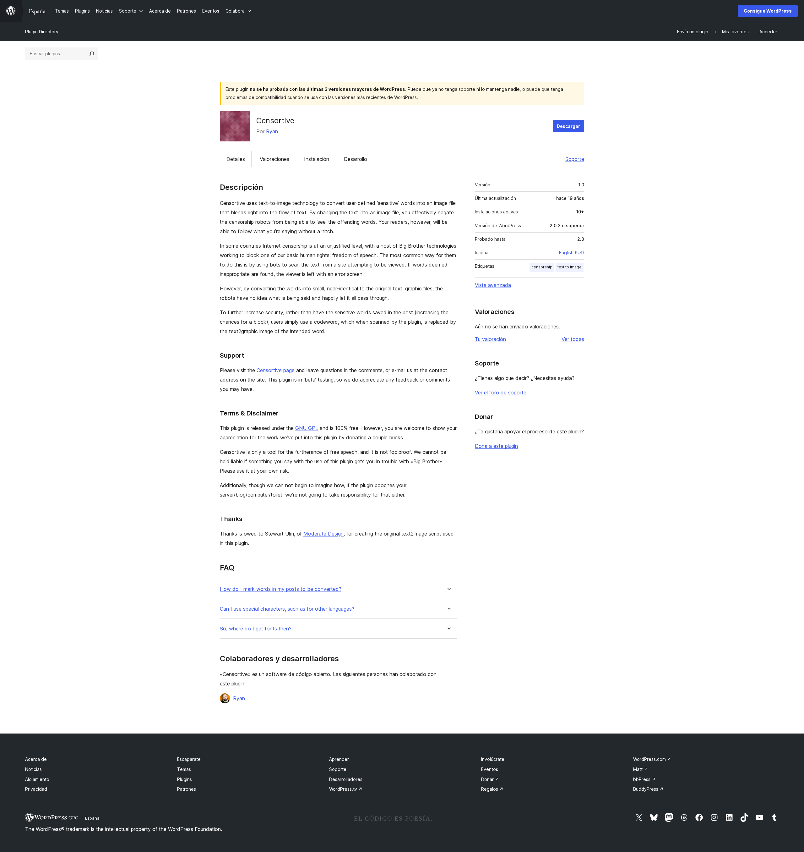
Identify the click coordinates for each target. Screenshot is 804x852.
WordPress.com (652, 759)
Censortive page (276, 370)
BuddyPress (648, 789)
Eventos (489, 769)
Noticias (33, 769)
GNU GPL (306, 428)
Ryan (272, 131)
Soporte (574, 159)
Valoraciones (274, 159)
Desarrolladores (345, 779)
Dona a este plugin (496, 446)
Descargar (568, 126)
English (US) (571, 252)
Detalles (235, 159)
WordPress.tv (345, 789)
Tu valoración (490, 339)
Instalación (316, 159)
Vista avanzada (493, 285)
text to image (569, 267)
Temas (184, 769)
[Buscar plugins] (91, 53)
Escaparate (189, 759)
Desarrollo (355, 159)
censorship (541, 267)
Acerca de (36, 759)
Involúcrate (492, 759)
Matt (640, 769)
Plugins (184, 779)
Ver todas (573, 339)
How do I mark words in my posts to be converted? (280, 589)
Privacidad (36, 789)
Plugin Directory (41, 31)
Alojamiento (37, 779)
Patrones (186, 789)
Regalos (492, 789)
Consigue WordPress (768, 11)
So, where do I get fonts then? (255, 629)
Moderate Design (323, 533)
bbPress (644, 779)
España (92, 818)
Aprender (339, 759)
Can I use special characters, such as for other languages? (287, 609)
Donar (490, 779)
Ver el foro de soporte (500, 392)
